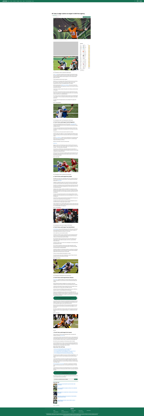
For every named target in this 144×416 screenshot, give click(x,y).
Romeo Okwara (55, 279)
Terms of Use (81, 410)
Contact (62, 410)
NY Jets (56, 74)
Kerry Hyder (60, 180)
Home (54, 405)
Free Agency (57, 405)
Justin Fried (55, 15)
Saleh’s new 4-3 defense (65, 85)
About (54, 410)
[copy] (57, 17)
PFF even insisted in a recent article (58, 363)
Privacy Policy (73, 410)
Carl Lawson (62, 335)
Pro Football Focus (58, 137)
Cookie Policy (89, 410)
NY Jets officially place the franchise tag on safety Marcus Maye (63, 353)
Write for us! (55, 143)
